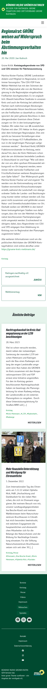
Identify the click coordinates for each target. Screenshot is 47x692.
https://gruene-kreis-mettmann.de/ (18, 249)
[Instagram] (23, 619)
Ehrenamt (11, 556)
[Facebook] (17, 619)
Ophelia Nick (21, 559)
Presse (15, 553)
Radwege (10, 417)
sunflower (21, 675)
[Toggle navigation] (42, 23)
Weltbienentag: (23, 293)
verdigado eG (17, 678)
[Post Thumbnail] (23, 447)
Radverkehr (32, 414)
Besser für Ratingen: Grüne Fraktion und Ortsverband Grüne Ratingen (24, 11)
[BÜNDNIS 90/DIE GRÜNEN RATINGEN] (3, 9)
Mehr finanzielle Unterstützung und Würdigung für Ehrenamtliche (22, 472)
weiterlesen (34, 422)
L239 (24, 414)
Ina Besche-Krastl (24, 556)
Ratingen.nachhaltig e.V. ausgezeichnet (23, 276)
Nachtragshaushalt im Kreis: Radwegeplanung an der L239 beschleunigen (23, 333)
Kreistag (5, 259)
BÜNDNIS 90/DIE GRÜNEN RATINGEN (25, 5)
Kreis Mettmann (13, 414)
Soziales (32, 559)
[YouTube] (29, 619)
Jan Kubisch (21, 58)
